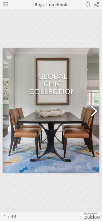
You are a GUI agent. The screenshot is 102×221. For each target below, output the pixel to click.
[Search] (88, 4)
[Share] (96, 4)
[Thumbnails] (5, 4)
